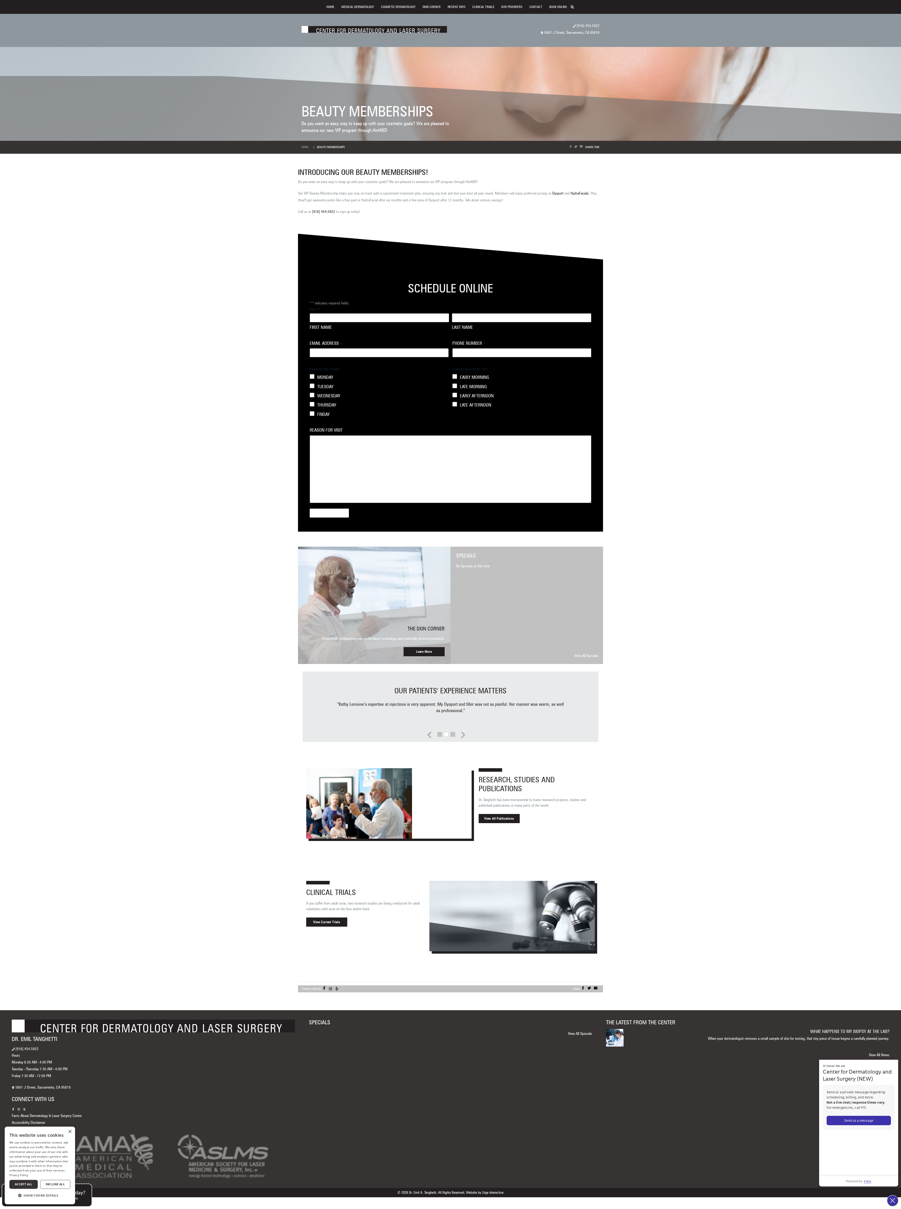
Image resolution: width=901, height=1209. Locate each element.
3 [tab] (453, 734)
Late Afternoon (475, 405)
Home (330, 7)
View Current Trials (326, 922)
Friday (323, 414)
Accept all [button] (23, 1184)
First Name (321, 327)
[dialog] (40, 1165)
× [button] (70, 1131)
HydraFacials (580, 193)
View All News (879, 1055)
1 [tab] (440, 734)
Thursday (326, 405)
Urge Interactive (493, 1192)
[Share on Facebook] (571, 146)
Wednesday (328, 396)
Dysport (558, 193)
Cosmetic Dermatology (398, 7)
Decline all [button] (55, 1184)
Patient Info (456, 7)
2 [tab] (446, 734)
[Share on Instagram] (331, 988)
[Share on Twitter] (576, 146)
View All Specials (586, 655)
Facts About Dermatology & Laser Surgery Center (47, 1115)
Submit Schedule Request (329, 513)
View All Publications (499, 818)
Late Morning (473, 386)
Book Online (558, 7)
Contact (535, 7)
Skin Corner (432, 7)
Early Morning (474, 377)
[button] (39, 1196)
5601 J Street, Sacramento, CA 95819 (571, 32)
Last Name (462, 327)
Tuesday (325, 386)
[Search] (574, 6)
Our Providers (511, 7)
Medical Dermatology (357, 7)
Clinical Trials (483, 7)
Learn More (424, 651)
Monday (325, 377)
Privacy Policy (18, 1175)
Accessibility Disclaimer (28, 1122)
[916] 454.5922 (587, 25)
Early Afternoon (477, 396)
